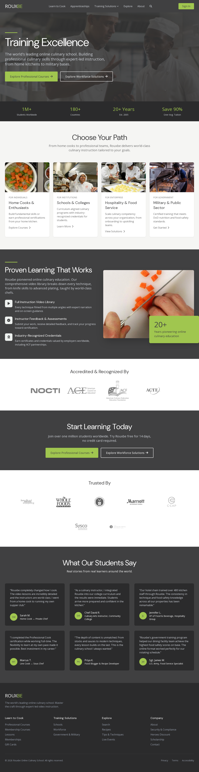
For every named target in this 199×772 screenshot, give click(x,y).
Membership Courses (17, 729)
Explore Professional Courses (29, 76)
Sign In (186, 6)
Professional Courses (17, 724)
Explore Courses (18, 227)
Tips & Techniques (113, 734)
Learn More (64, 226)
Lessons (10, 734)
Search (106, 724)
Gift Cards (10, 744)
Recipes (106, 729)
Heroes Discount (160, 734)
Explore (128, 6)
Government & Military (66, 734)
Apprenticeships (79, 6)
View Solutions (113, 231)
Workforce (59, 729)
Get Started (160, 227)
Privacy (164, 760)
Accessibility (188, 760)
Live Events (108, 739)
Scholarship (157, 739)
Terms (175, 760)
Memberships (13, 739)
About (141, 6)
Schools (57, 724)
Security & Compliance (163, 729)
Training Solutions (105, 6)
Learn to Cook (57, 6)
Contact (155, 744)
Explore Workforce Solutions (84, 76)
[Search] (151, 6)
